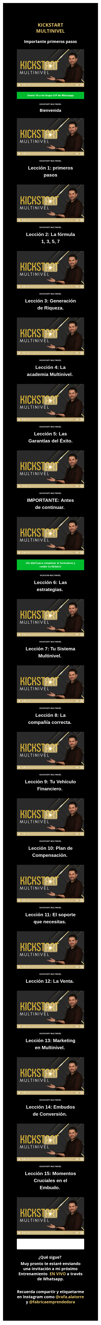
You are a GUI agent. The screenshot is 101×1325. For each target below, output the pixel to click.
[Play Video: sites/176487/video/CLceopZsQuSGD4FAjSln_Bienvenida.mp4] (50, 135)
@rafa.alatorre (70, 1296)
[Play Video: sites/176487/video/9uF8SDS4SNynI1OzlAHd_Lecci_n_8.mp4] (50, 748)
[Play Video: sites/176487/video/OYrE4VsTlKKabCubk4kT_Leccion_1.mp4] (50, 201)
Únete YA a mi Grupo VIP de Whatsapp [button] (50, 95)
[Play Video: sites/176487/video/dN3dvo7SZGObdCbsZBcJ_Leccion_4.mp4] (50, 400)
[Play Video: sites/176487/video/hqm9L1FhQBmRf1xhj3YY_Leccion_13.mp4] (50, 1074)
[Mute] (76, 85)
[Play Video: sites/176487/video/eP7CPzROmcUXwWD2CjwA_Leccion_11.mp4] (50, 948)
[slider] (50, 85)
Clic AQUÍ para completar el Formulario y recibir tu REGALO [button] (50, 564)
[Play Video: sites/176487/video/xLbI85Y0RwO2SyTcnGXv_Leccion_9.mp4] (50, 815)
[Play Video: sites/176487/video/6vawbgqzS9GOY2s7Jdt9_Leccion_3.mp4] (50, 334)
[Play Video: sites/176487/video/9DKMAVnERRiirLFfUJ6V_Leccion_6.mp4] (50, 615)
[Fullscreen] (81, 85)
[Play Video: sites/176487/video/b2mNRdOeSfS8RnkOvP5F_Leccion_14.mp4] (50, 1140)
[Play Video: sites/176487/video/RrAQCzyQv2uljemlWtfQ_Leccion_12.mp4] (50, 1007)
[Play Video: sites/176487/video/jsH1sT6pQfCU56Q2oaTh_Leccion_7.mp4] (50, 682)
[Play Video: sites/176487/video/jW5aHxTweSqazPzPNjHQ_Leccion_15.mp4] (50, 1214)
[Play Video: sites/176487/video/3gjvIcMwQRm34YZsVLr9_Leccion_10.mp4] (50, 881)
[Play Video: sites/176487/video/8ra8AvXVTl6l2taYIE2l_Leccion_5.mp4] (50, 467)
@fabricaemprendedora (52, 1301)
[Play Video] (19, 85)
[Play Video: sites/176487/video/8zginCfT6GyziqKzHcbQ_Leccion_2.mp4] (50, 268)
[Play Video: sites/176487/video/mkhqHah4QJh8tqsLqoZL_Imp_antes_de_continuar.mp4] (50, 533)
